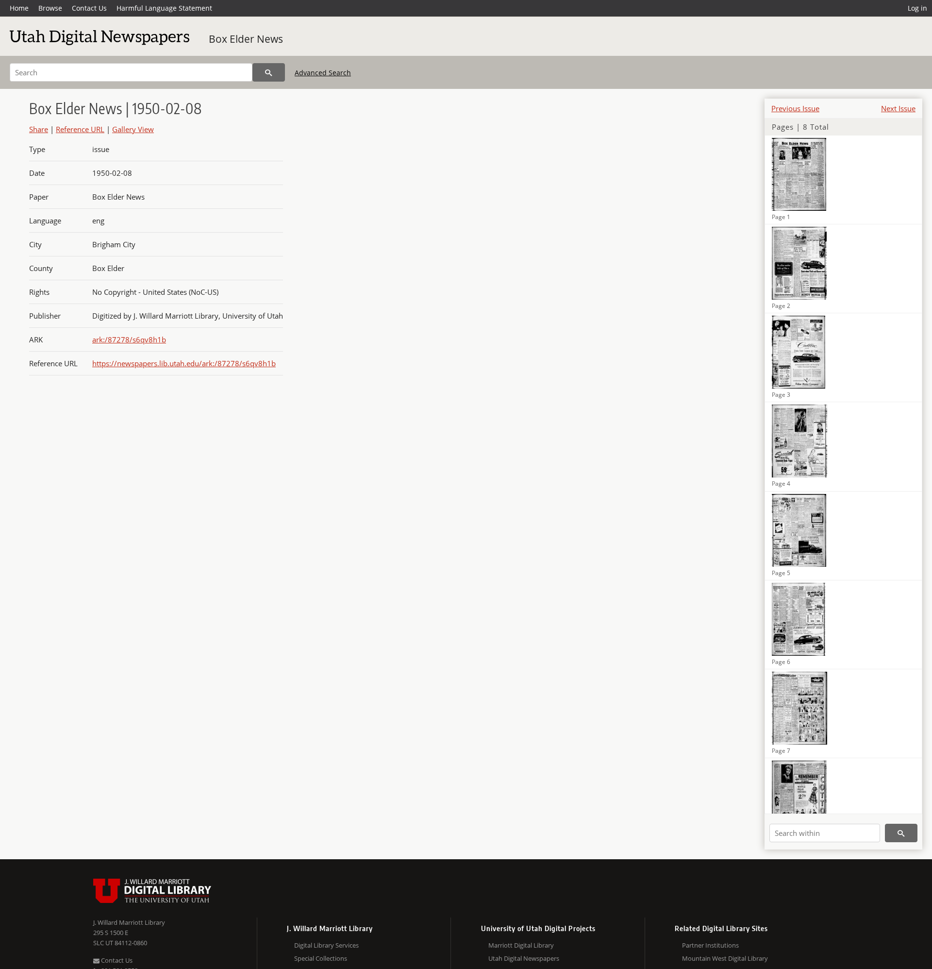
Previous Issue (795, 108)
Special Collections (320, 958)
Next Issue (898, 108)
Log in (917, 8)
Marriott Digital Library (521, 945)
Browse (50, 8)
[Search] (268, 72)
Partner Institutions (710, 945)
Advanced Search (323, 72)
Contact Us (89, 8)
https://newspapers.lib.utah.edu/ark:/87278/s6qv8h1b (184, 363)
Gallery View (133, 129)
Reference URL (80, 129)
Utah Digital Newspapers (523, 958)
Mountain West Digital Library (725, 958)
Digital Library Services (326, 945)
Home (19, 8)
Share (38, 129)
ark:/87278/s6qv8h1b (129, 339)
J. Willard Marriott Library (129, 922)
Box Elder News (246, 39)
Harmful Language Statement (164, 8)
